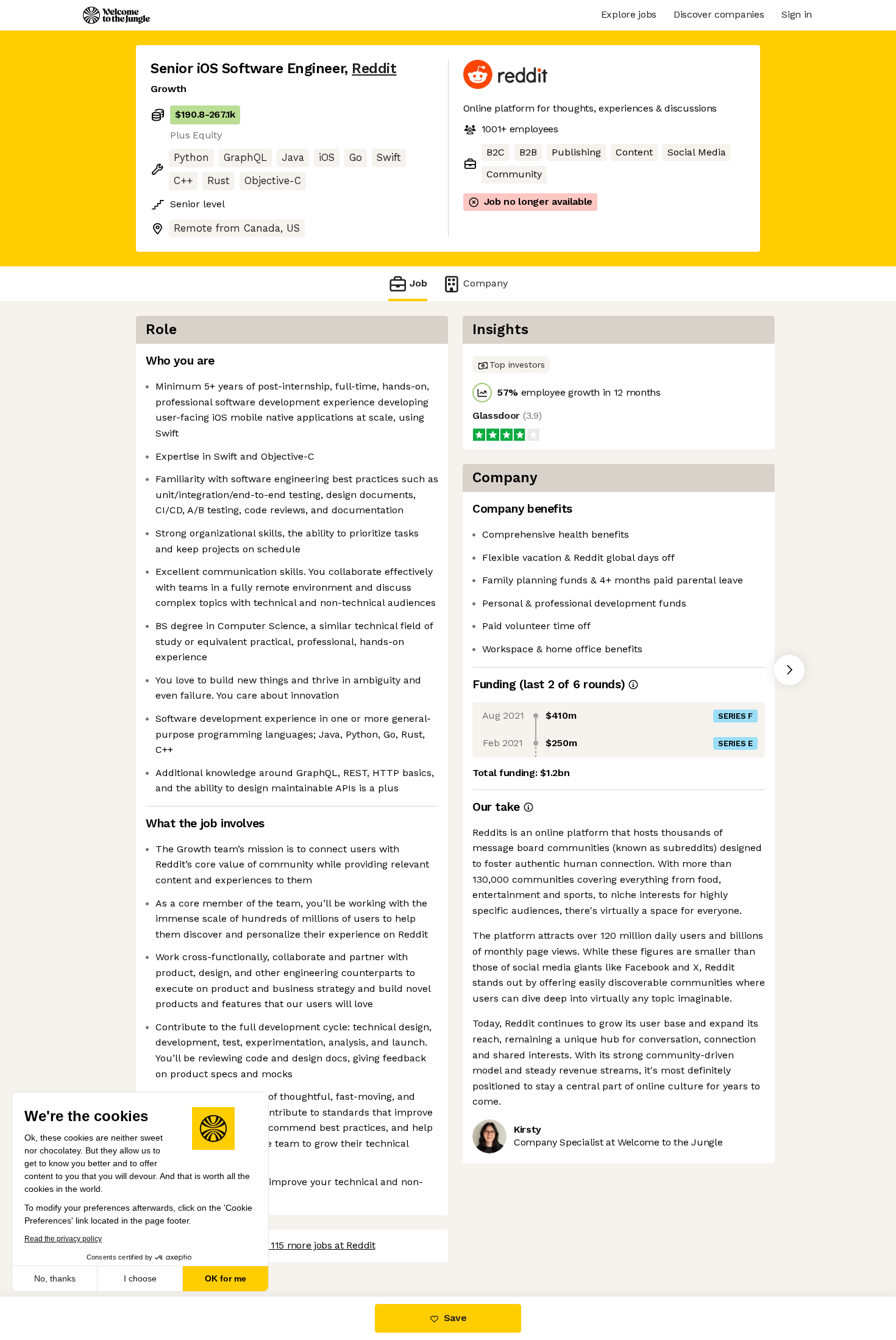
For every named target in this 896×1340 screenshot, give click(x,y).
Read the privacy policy (63, 1239)
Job (418, 283)
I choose (140, 1278)
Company (485, 283)
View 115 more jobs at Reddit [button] (311, 1245)
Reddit (374, 68)
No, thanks (55, 1278)
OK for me (225, 1278)
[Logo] (116, 15)
